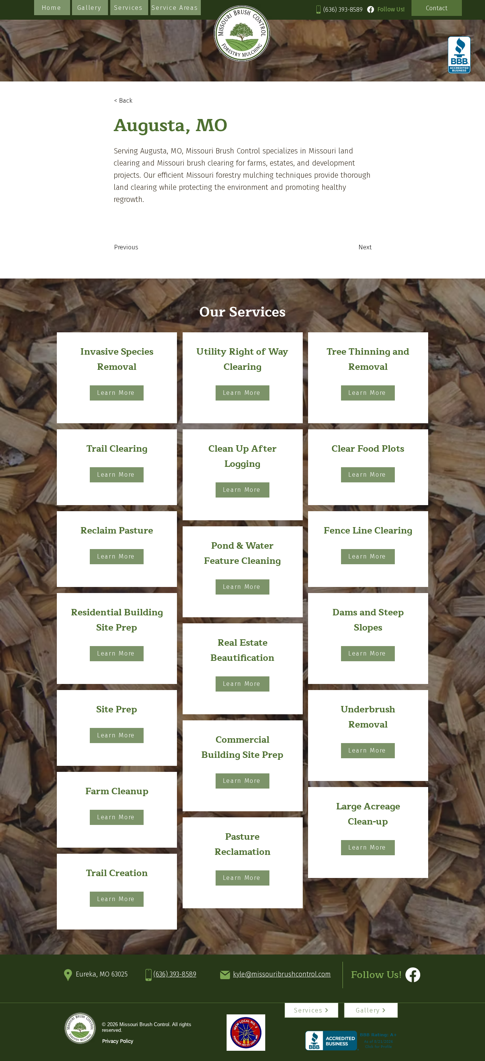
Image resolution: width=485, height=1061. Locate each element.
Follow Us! (376, 975)
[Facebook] (370, 9)
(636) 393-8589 (343, 9)
